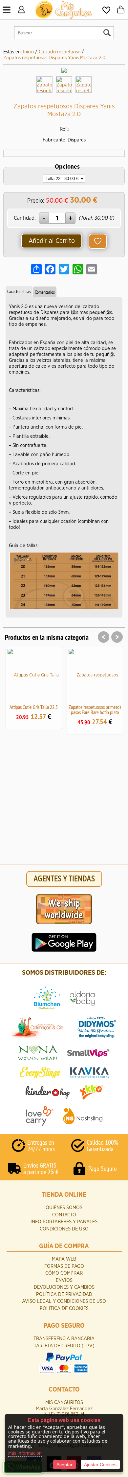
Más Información (25, 1453)
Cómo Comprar (64, 1273)
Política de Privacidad (64, 1294)
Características (19, 291)
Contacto (64, 1214)
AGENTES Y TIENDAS (64, 879)
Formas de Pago (64, 1266)
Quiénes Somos (64, 1207)
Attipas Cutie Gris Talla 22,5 (34, 707)
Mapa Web (64, 1259)
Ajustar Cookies (100, 1464)
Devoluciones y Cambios (64, 1287)
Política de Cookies (64, 1308)
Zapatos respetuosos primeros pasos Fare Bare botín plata (95, 709)
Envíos (64, 1280)
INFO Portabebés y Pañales (64, 1221)
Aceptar (64, 1464)
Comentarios (45, 292)
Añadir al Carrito (52, 241)
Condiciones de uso (64, 1229)
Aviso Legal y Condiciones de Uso (64, 1301)
